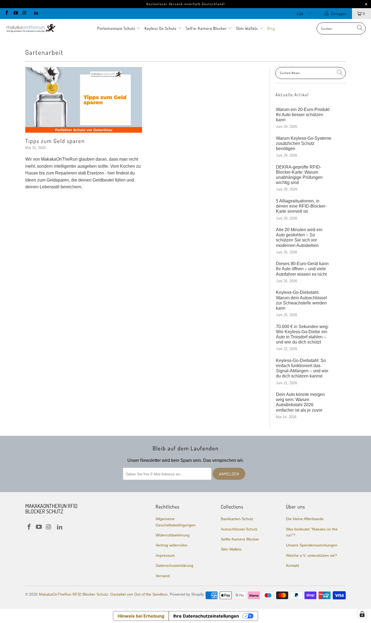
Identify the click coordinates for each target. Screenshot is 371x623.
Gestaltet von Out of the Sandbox (139, 594)
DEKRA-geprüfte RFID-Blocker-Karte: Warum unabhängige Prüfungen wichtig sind (299, 175)
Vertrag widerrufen (171, 545)
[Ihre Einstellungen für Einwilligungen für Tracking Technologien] (362, 614)
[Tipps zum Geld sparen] (83, 100)
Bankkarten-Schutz (237, 519)
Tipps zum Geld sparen (55, 140)
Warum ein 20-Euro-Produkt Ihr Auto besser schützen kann (302, 114)
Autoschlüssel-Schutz (239, 529)
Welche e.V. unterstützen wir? (311, 555)
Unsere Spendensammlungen (311, 545)
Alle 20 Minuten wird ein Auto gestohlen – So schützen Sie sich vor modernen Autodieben (299, 237)
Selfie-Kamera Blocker (206, 28)
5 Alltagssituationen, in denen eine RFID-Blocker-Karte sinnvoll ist (301, 206)
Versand (163, 576)
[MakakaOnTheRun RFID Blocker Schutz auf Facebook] (6, 13)
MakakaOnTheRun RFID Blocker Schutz (73, 594)
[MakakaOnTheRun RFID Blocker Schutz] (30, 28)
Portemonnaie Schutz (116, 28)
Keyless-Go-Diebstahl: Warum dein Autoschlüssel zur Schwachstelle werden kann (301, 300)
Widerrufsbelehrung (173, 535)
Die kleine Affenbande (304, 519)
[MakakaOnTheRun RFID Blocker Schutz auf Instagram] (24, 13)
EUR (300, 14)
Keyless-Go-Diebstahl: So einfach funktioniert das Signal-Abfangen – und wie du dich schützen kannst (302, 368)
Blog (271, 28)
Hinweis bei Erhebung (141, 616)
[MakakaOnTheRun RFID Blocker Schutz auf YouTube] (15, 13)
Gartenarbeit (44, 52)
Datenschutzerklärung (174, 565)
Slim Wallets (247, 28)
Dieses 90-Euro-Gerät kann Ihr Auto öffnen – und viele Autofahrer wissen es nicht (302, 268)
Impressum (165, 555)
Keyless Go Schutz (161, 28)
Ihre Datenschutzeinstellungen (206, 616)
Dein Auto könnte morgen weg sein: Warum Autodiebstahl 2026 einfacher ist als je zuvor (300, 402)
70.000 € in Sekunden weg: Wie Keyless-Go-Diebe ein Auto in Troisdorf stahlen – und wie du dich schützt (302, 334)
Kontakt (292, 565)
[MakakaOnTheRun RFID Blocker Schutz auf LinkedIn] (35, 13)
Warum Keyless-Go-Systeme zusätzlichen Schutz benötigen (303, 143)
